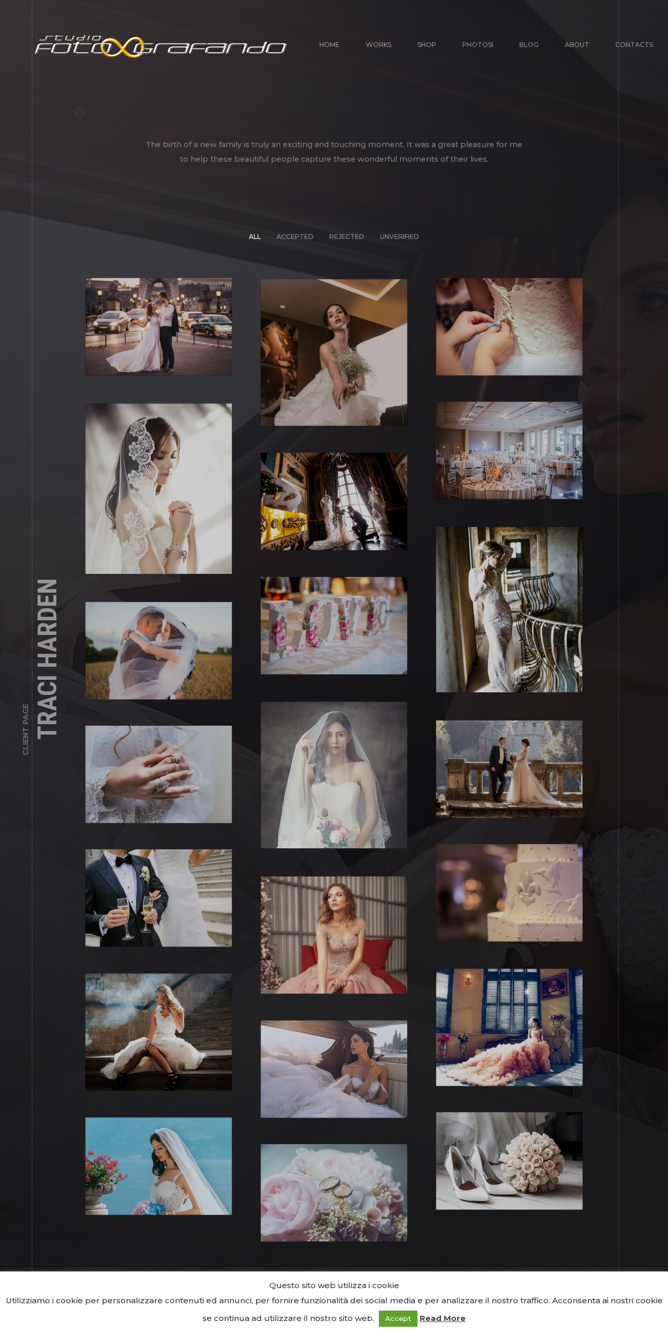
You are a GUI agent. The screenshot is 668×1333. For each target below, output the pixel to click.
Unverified (399, 236)
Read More (443, 1318)
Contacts (634, 45)
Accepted (295, 236)
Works (378, 45)
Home (329, 45)
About (577, 45)
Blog (529, 45)
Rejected (346, 236)
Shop (427, 45)
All (255, 236)
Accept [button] (398, 1318)
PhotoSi (477, 45)
